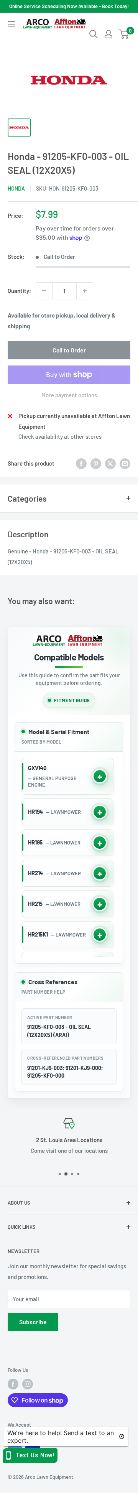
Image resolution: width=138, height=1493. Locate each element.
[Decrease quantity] (44, 291)
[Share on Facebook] (81, 463)
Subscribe (33, 1321)
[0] (124, 34)
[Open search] (93, 34)
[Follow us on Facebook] (13, 1384)
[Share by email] (125, 463)
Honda (16, 188)
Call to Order (69, 350)
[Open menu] (11, 24)
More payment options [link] (69, 395)
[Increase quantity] (85, 291)
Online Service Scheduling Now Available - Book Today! (69, 6)
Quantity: (19, 290)
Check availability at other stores (60, 436)
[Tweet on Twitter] (110, 463)
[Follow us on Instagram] (27, 1384)
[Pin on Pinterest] (95, 463)
